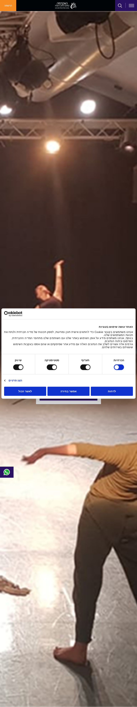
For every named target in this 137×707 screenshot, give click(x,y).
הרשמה (8, 6)
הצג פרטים (15, 380)
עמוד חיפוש (120, 6)
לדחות (112, 391)
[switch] (86, 367)
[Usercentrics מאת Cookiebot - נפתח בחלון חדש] (19, 314)
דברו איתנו (7, 472)
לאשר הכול (25, 391)
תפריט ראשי (131, 5)
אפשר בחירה (68, 391)
